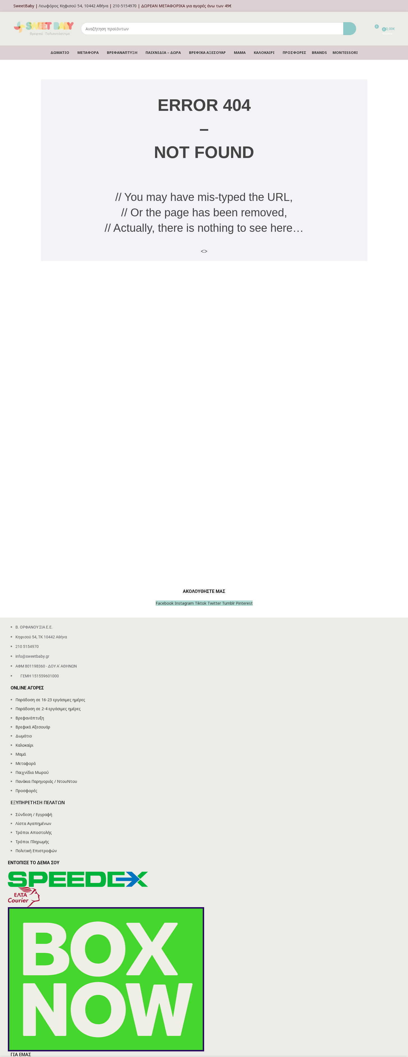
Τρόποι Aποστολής (33, 832)
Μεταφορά (25, 763)
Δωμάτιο (23, 736)
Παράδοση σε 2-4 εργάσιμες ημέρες (48, 708)
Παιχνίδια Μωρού (32, 772)
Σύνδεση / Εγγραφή (33, 814)
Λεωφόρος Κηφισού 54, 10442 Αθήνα (73, 5)
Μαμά (20, 754)
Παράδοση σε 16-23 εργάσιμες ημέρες (50, 699)
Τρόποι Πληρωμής (32, 841)
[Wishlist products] (364, 28)
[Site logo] (44, 28)
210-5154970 (125, 5)
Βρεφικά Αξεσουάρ (32, 727)
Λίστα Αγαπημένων (33, 823)
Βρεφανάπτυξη (29, 718)
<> (204, 251)
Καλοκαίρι (24, 745)
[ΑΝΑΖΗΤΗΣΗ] (349, 28)
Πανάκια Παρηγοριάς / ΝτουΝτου (46, 781)
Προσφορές (26, 790)
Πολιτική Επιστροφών (36, 850)
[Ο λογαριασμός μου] (393, 6)
